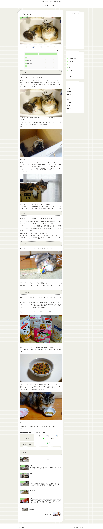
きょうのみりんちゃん (24, 432)
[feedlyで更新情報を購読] (47, 443)
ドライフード (40, 432)
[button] (55, 47)
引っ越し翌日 (29, 63)
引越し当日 (29, 60)
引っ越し (45, 432)
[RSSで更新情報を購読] (49, 443)
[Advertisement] (75, 30)
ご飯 (29, 432)
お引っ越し (29, 57)
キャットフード (34, 432)
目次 (40, 53)
